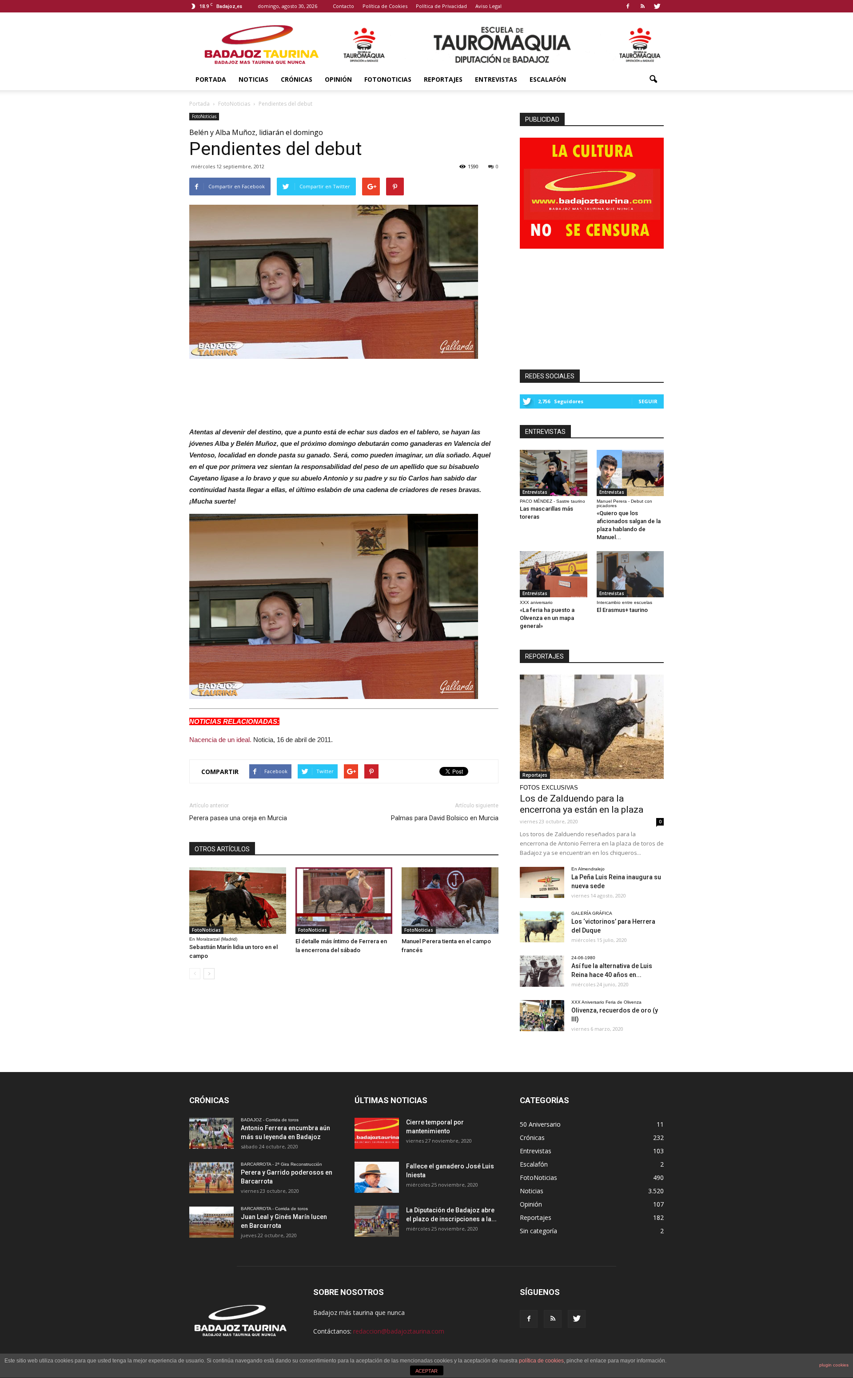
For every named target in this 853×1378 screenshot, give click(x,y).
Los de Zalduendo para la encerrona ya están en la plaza (581, 804)
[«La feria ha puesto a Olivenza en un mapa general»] (553, 574)
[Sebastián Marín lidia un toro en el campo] (237, 900)
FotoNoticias (387, 79)
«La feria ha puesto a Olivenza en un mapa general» (547, 618)
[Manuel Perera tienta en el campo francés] (450, 900)
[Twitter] (657, 6)
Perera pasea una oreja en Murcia (238, 818)
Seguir (648, 401)
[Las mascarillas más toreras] (553, 473)
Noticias (253, 79)
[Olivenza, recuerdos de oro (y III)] (542, 1015)
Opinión (338, 79)
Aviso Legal (488, 6)
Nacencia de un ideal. (220, 739)
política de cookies (541, 1361)
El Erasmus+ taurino (622, 610)
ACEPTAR (426, 1371)
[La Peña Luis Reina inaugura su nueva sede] (542, 882)
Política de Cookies (385, 6)
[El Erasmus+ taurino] (630, 574)
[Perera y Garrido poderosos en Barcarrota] (211, 1177)
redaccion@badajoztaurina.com (398, 1331)
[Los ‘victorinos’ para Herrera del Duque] (542, 926)
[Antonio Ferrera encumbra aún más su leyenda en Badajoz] (211, 1133)
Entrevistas (496, 79)
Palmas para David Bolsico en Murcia (444, 818)
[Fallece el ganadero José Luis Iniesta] (377, 1177)
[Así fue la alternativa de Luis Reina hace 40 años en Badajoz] (542, 971)
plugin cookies (834, 1364)
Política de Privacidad (441, 6)
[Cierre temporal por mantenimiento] (377, 1133)
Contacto (343, 6)
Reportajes (443, 79)
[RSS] (642, 6)
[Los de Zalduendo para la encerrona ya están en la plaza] (592, 727)
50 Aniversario (540, 1124)
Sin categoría (538, 1231)
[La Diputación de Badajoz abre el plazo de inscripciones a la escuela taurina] (377, 1221)
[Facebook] (627, 6)
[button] (653, 79)
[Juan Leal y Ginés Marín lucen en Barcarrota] (211, 1222)
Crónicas (296, 79)
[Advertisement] (344, 390)
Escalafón (548, 79)
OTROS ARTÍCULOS (222, 849)
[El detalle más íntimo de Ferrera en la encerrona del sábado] (343, 900)
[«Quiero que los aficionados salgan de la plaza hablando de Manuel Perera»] (630, 473)
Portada (210, 79)
